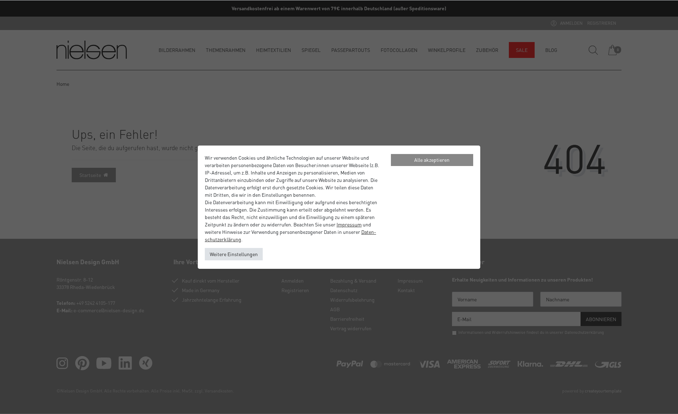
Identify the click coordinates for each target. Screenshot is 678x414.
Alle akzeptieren (432, 159)
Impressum (349, 224)
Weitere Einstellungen (234, 254)
